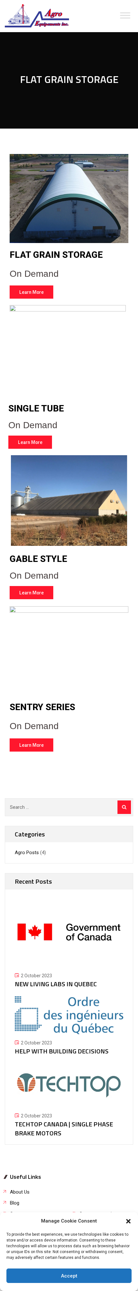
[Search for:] (69, 807)
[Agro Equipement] (37, 16)
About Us (20, 1192)
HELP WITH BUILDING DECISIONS (61, 1051)
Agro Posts (27, 852)
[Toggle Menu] (125, 15)
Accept (69, 1276)
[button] (128, 1221)
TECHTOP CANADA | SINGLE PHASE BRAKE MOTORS (64, 1128)
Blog (14, 1203)
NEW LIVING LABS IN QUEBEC (56, 984)
